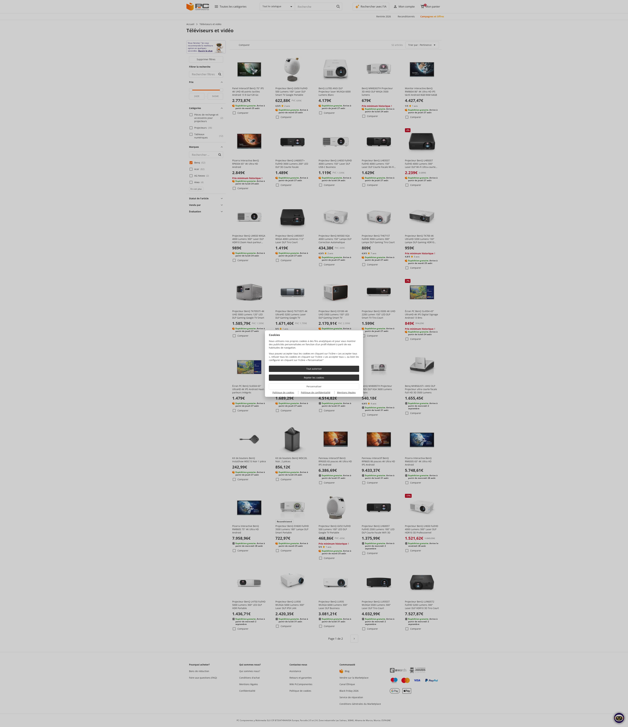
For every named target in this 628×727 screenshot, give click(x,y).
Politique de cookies (283, 392)
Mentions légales (346, 392)
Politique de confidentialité (315, 392)
